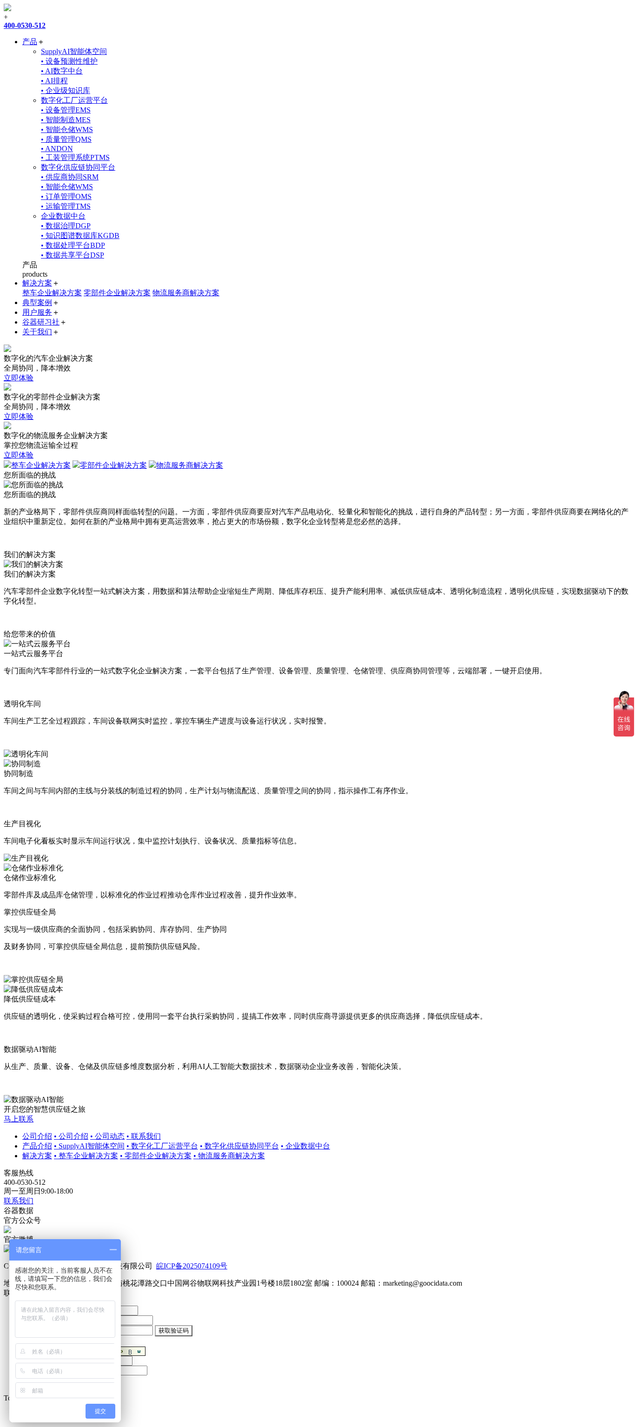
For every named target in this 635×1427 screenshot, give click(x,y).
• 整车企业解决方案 (86, 1156)
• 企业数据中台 (305, 1146)
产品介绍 (37, 1146)
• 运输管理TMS (66, 206)
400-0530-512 (25, 25)
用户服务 (37, 312)
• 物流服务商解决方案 (229, 1156)
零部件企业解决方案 (117, 293)
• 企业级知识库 (65, 90)
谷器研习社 (41, 322)
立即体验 (18, 378)
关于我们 (37, 332)
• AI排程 (54, 81)
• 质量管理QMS (66, 139)
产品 (29, 42)
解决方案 (37, 283)
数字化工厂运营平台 (74, 100)
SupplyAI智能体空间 (74, 51)
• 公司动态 (107, 1136)
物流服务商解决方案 (185, 293)
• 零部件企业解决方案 (156, 1156)
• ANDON (57, 149)
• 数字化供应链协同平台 (239, 1146)
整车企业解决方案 (52, 293)
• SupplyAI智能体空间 (89, 1146)
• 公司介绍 (71, 1136)
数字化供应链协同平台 (78, 167)
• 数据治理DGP (66, 226)
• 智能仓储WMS (67, 129)
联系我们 (18, 1201)
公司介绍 (37, 1136)
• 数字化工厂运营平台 (162, 1146)
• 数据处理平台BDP (73, 245)
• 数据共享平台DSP (72, 255)
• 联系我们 (143, 1136)
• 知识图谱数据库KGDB (80, 235)
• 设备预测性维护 (69, 61)
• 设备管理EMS (66, 110)
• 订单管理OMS (66, 196)
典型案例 (37, 302)
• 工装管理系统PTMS (75, 157)
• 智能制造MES (66, 120)
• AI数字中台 (62, 71)
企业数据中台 (63, 216)
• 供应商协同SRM (70, 177)
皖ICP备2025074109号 (191, 1266)
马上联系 (18, 1119)
